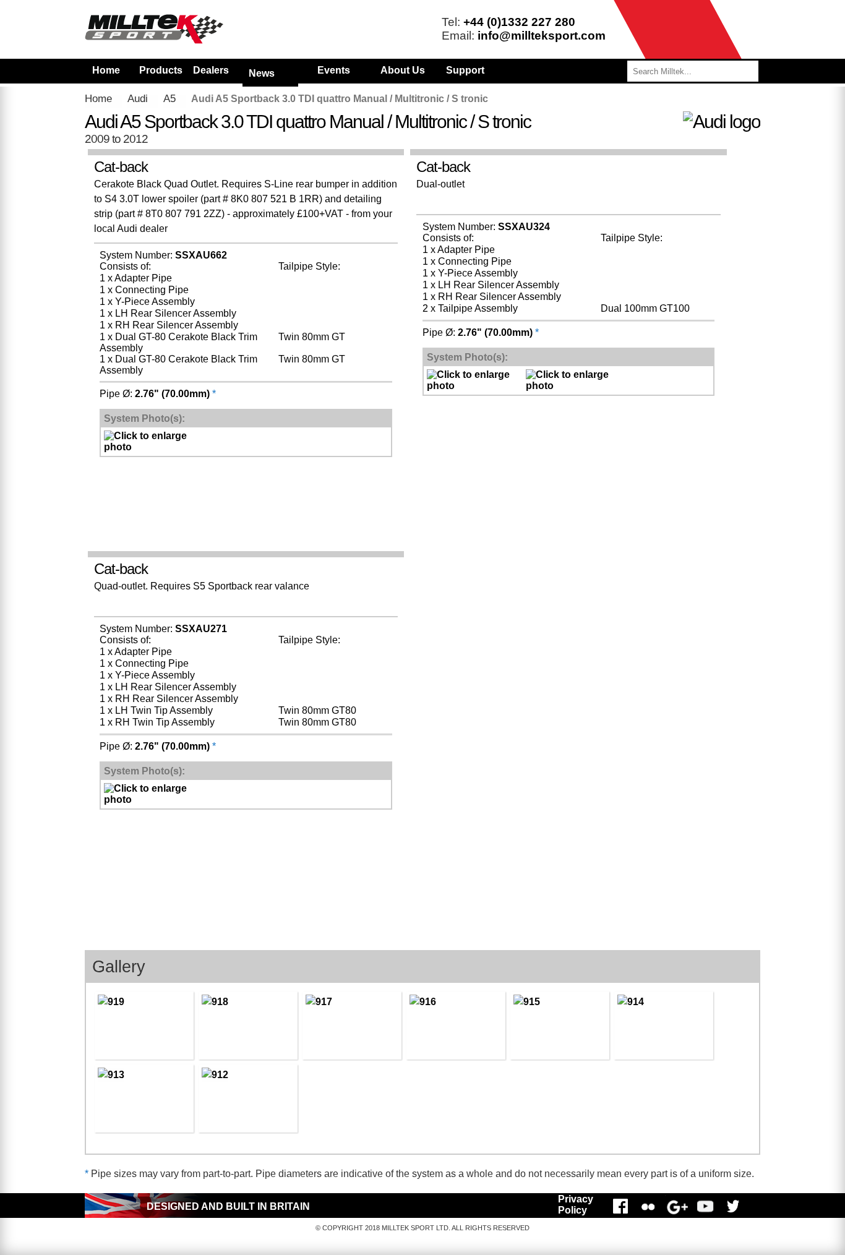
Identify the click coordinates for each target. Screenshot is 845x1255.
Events (333, 70)
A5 (169, 99)
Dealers (211, 70)
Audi (137, 99)
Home (106, 70)
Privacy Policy (575, 1204)
